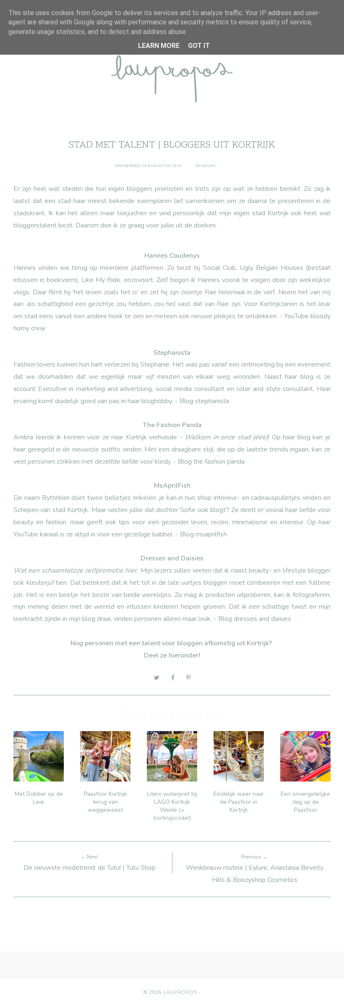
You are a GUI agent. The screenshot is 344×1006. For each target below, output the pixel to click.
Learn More (159, 46)
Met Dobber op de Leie (39, 798)
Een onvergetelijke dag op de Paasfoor (305, 802)
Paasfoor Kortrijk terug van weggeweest (105, 802)
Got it (199, 46)
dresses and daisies (262, 618)
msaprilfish (211, 534)
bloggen (206, 166)
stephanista (212, 401)
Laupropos (180, 992)
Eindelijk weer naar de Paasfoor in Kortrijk (239, 802)
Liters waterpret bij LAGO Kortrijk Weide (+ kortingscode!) (172, 806)
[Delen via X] (156, 677)
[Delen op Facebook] (173, 677)
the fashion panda (219, 461)
